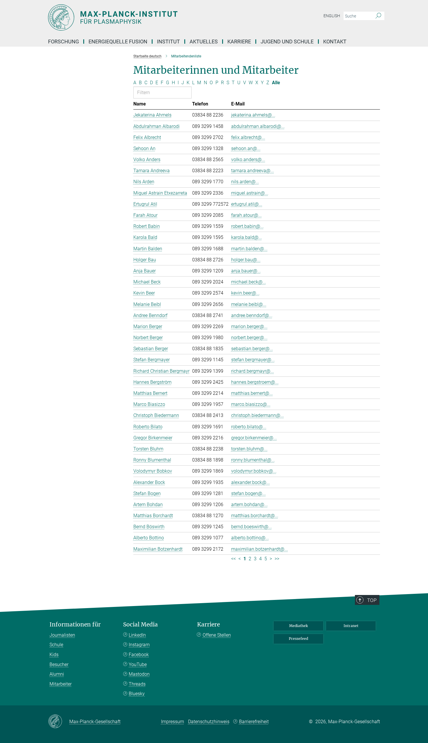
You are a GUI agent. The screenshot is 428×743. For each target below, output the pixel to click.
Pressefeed (298, 638)
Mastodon (139, 674)
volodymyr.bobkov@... (254, 471)
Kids (54, 654)
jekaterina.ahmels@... (253, 115)
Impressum (172, 721)
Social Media (140, 624)
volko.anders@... (248, 159)
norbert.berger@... (249, 337)
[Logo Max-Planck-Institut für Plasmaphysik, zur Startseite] (157, 17)
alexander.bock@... (250, 482)
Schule (56, 644)
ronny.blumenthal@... (253, 460)
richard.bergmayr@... (252, 371)
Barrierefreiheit (254, 721)
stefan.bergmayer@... (253, 359)
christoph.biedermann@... (257, 415)
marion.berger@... (249, 326)
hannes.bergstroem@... (255, 382)
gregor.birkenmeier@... (254, 438)
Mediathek (298, 626)
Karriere (208, 624)
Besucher (58, 664)
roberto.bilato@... (248, 426)
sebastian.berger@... (252, 348)
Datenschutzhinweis (208, 721)
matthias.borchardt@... (254, 515)
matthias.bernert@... (252, 393)
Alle (276, 82)
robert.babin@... (247, 226)
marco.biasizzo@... (250, 404)
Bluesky (137, 693)
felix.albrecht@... (248, 137)
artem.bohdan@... (249, 504)
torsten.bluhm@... (249, 449)
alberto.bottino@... (250, 537)
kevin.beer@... (245, 293)
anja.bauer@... (246, 271)
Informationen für (75, 624)
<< (233, 558)
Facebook (139, 654)
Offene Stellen (217, 635)
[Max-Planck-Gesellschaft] (58, 722)
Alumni (56, 674)
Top (371, 600)
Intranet (351, 626)
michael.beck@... (248, 282)
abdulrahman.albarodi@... (258, 126)
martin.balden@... (249, 248)
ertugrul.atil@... (246, 204)
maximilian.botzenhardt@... (259, 549)
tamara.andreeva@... (252, 170)
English (331, 15)
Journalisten (62, 635)
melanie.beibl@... (248, 304)
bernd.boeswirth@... (251, 526)
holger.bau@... (246, 260)
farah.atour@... (246, 215)
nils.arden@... (245, 181)
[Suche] (378, 16)
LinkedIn (137, 635)
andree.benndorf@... (252, 315)
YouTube (138, 664)
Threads (137, 684)
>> (277, 558)
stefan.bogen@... (248, 493)
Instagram (139, 644)
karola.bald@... (246, 237)
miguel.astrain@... (249, 193)
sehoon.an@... (246, 148)
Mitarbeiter (60, 684)
